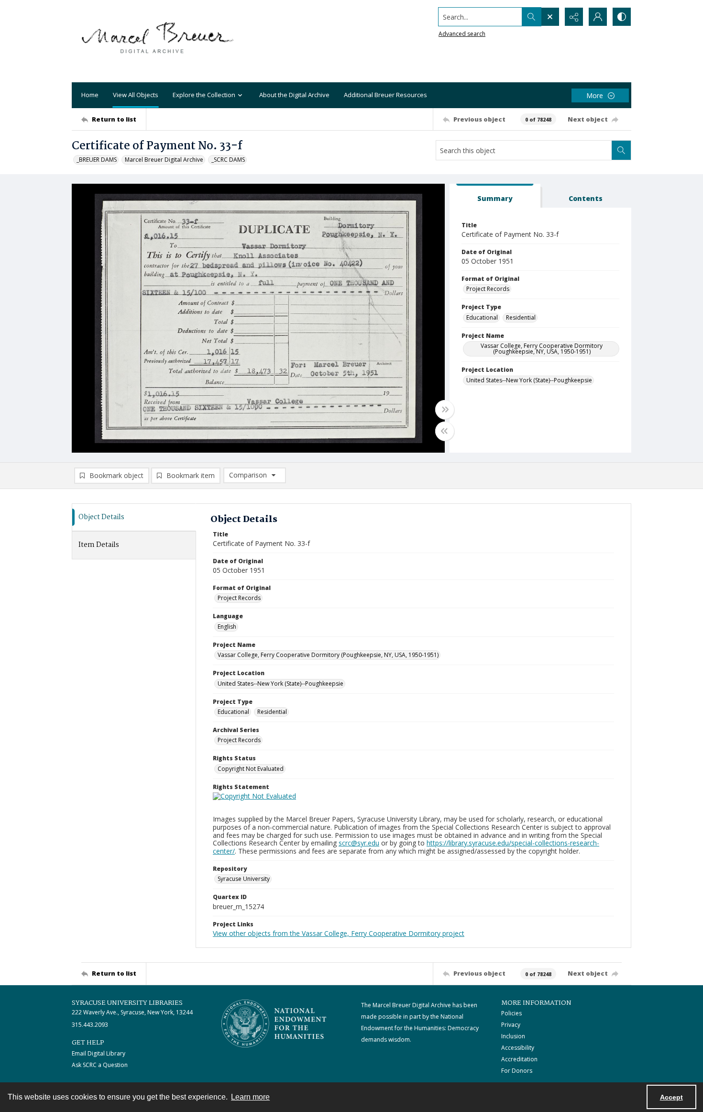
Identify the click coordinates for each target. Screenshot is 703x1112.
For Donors (516, 1071)
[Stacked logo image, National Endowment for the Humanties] (274, 1023)
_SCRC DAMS (228, 160)
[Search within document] (621, 150)
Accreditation (519, 1059)
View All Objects (135, 94)
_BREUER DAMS (97, 160)
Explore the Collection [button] (204, 94)
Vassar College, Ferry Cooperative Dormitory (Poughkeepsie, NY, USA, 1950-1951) (542, 349)
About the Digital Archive (294, 94)
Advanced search (462, 34)
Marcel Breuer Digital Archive (164, 160)
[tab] (495, 196)
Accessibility (517, 1048)
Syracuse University (244, 879)
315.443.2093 (90, 1025)
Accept (671, 1097)
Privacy (510, 1025)
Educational (482, 317)
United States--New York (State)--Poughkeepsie (529, 380)
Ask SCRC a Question (100, 1065)
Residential (521, 317)
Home (90, 94)
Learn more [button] (250, 1097)
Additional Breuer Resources (385, 94)
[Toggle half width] (444, 431)
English (227, 627)
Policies (511, 1013)
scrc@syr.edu (359, 842)
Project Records (487, 289)
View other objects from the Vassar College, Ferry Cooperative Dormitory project (338, 933)
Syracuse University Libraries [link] (127, 1003)
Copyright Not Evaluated (251, 769)
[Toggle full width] (444, 409)
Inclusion (513, 1036)
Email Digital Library (98, 1053)
